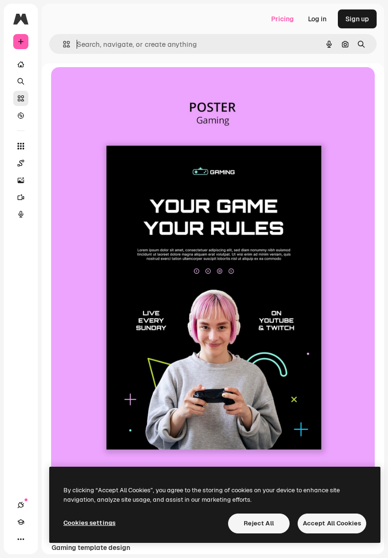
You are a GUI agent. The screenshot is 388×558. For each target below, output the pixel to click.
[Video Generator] (20, 197)
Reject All (259, 523)
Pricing (282, 19)
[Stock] (20, 98)
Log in (317, 19)
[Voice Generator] (20, 214)
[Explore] (20, 115)
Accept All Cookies (332, 523)
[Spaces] (20, 163)
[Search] (20, 81)
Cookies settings (89, 523)
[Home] (20, 64)
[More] (20, 539)
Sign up (357, 19)
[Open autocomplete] (63, 44)
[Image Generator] (20, 180)
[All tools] (20, 146)
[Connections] (20, 505)
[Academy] (20, 522)
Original (111, 84)
